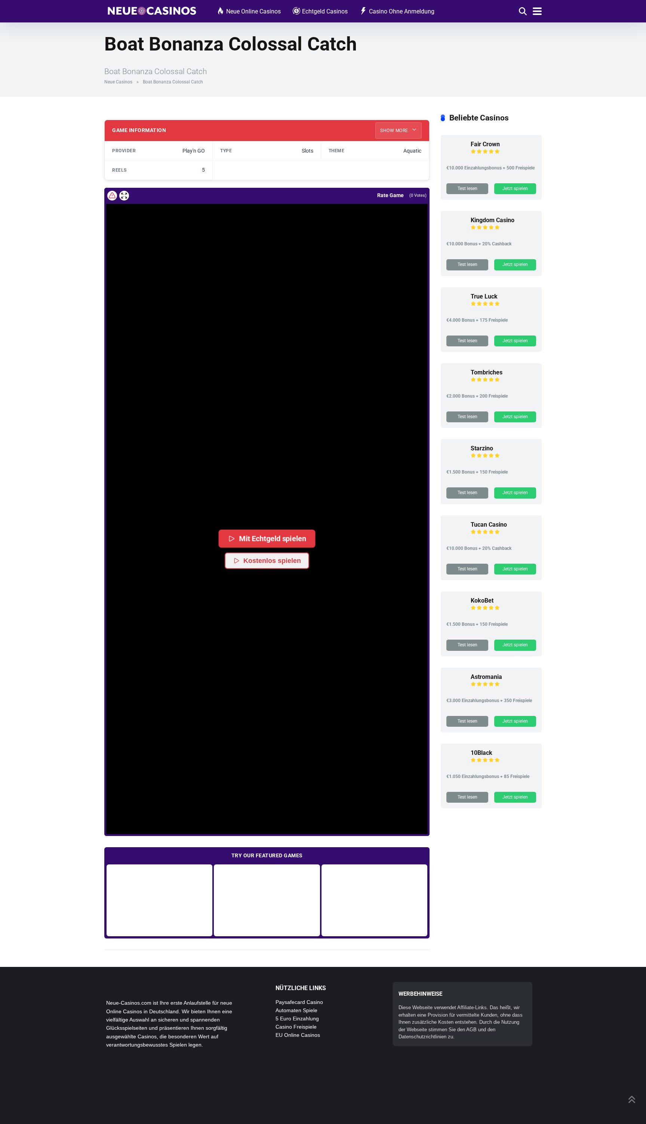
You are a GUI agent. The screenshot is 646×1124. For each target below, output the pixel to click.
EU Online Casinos (298, 1035)
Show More (394, 130)
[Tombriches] (455, 385)
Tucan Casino (489, 524)
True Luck (484, 296)
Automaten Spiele (296, 1010)
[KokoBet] (455, 613)
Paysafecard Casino (299, 1002)
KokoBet (482, 600)
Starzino (482, 448)
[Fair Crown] (455, 157)
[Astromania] (455, 689)
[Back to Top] (632, 1098)
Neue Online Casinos (253, 11)
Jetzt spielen (515, 188)
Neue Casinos (118, 82)
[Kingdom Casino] (455, 233)
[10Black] (455, 765)
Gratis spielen (159, 900)
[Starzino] (455, 461)
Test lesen (467, 188)
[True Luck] (455, 309)
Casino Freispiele (296, 1027)
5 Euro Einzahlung (297, 1019)
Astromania (486, 676)
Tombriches (486, 372)
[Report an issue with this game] (112, 195)
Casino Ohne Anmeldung (401, 11)
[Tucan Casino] (455, 537)
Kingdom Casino (492, 220)
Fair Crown (485, 144)
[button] (267, 497)
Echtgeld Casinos (325, 11)
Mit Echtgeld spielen (272, 538)
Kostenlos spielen (272, 560)
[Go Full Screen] (124, 195)
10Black (481, 752)
